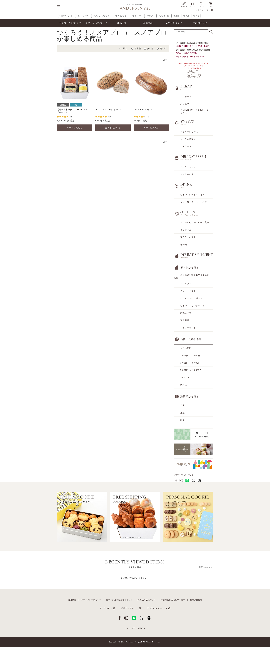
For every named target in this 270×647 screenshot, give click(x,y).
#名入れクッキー (121, 16)
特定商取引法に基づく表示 (173, 600)
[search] (211, 32)
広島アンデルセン (129, 608)
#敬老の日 (151, 16)
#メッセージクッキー (102, 16)
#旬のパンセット (66, 16)
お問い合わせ (196, 600)
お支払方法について (147, 600)
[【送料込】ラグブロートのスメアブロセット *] (74, 82)
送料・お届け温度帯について (119, 600)
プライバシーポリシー (91, 600)
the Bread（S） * (143, 109)
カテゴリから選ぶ (68, 23)
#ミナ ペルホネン (83, 16)
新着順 (138, 48)
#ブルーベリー (137, 16)
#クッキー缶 (164, 16)
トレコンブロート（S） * (108, 109)
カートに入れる (74, 127)
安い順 (150, 48)
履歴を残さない (206, 567)
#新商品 (186, 16)
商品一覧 (122, 23)
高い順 (163, 48)
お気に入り (201, 6)
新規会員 (184, 6)
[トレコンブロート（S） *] (113, 82)
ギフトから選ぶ (93, 23)
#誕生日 (176, 16)
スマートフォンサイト (135, 628)
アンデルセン (106, 608)
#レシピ (196, 16)
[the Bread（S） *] (151, 82)
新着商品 (148, 23)
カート (210, 6)
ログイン (192, 6)
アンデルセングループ (157, 608)
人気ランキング (174, 23)
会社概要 (72, 600)
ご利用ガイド (200, 23)
